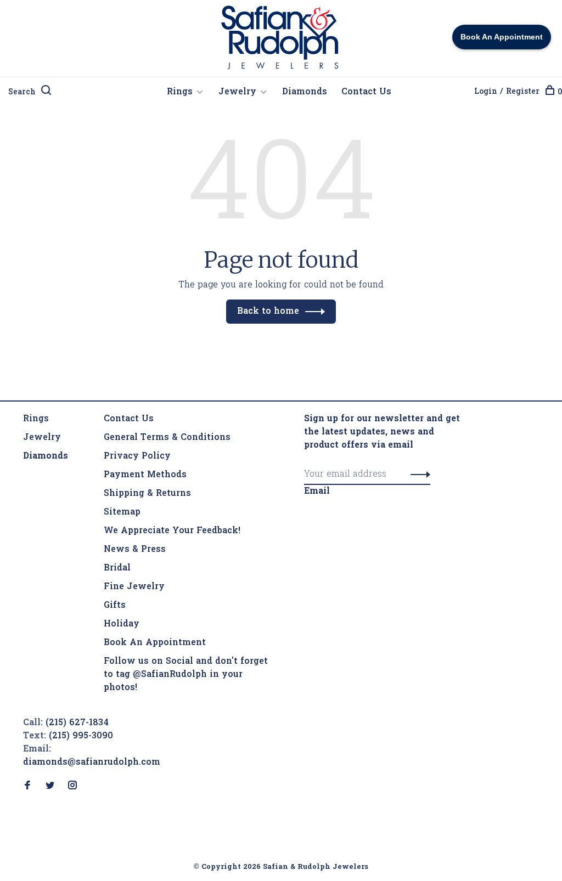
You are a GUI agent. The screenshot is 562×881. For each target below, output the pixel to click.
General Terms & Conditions (167, 437)
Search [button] (22, 92)
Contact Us (366, 92)
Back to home (268, 311)
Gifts (115, 605)
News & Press (135, 549)
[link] (45, 456)
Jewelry (237, 92)
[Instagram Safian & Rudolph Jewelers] (72, 786)
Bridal (117, 568)
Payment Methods (145, 475)
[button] (417, 474)
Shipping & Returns (147, 493)
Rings (180, 92)
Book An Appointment (155, 643)
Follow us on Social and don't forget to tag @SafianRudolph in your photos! (186, 674)
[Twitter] (50, 786)
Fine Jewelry (134, 587)
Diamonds (304, 92)
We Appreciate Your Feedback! (172, 531)
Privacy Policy (137, 456)
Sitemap (122, 512)
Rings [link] (36, 419)
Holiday (121, 624)
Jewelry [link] (42, 437)
